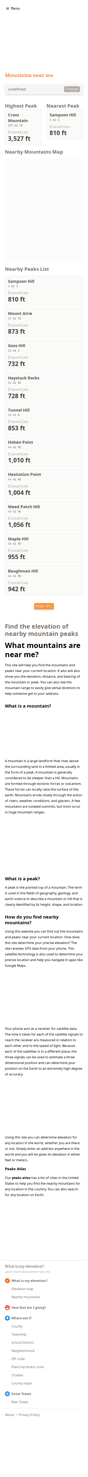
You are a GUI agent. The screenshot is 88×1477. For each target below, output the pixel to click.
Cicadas (17, 1375)
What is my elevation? (29, 1280)
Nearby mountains (25, 1297)
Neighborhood (22, 1350)
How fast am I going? (28, 1307)
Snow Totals (21, 1394)
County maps (21, 1383)
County (17, 1326)
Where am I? (21, 1318)
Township (18, 1334)
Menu (15, 8)
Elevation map (22, 1289)
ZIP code (18, 1359)
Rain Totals (19, 1402)
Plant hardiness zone (27, 1367)
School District (22, 1342)
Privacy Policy (29, 1415)
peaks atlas (21, 1177)
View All (44, 606)
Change (72, 89)
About (9, 1415)
